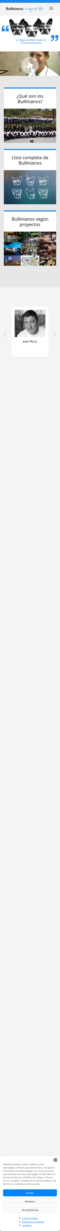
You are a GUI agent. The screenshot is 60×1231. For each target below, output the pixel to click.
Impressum (26, 1225)
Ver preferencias (30, 1209)
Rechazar (30, 1201)
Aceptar (30, 1192)
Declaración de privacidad (33, 1221)
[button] (55, 1159)
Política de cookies (30, 1218)
